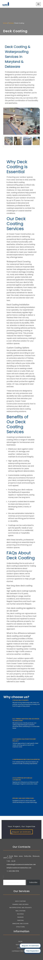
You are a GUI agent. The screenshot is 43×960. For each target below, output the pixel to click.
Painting (20, 920)
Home (5, 23)
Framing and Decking (20, 904)
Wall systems (20, 911)
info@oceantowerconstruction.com (19, 868)
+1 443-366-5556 (13, 871)
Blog (20, 941)
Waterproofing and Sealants (20, 907)
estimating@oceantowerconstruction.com (21, 864)
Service (11, 23)
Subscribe (33, 882)
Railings (20, 917)
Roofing (20, 914)
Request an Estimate (21, 832)
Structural (20, 927)
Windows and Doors (20, 923)
